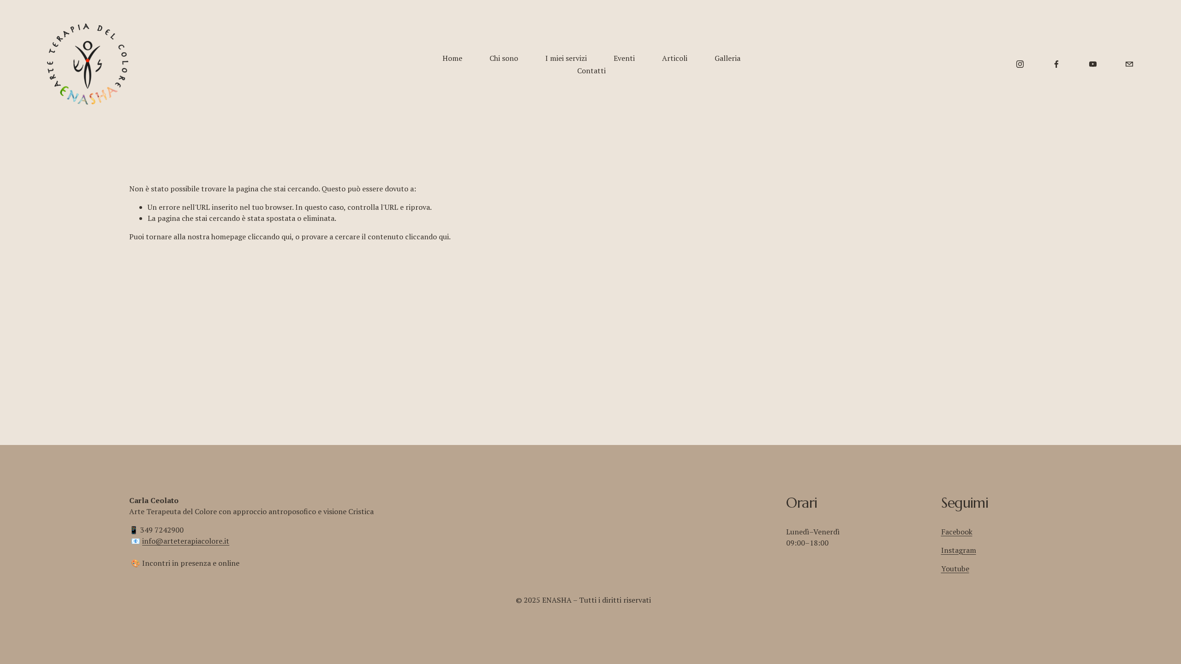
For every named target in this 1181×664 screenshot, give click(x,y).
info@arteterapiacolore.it (185, 541)
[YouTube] (1092, 64)
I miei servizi (566, 58)
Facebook (956, 532)
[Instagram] (1020, 64)
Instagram (958, 550)
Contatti (591, 70)
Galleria (727, 58)
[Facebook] (1056, 64)
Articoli (674, 58)
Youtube (955, 568)
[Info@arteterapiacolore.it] (1129, 64)
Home (452, 58)
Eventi (624, 58)
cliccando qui (270, 236)
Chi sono (503, 58)
